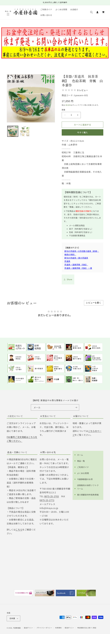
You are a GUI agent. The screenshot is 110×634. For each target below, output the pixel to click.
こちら (19, 529)
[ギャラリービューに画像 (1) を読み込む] (12, 131)
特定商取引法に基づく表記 (86, 628)
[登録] (76, 407)
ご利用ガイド (83, 467)
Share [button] (69, 279)
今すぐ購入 (82, 132)
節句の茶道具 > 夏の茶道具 (76, 257)
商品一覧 (81, 461)
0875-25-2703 (51, 496)
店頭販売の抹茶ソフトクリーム (88, 487)
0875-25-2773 (47, 500)
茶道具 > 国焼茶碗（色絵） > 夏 (78, 268)
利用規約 (58, 628)
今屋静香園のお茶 (85, 479)
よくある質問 (83, 473)
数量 (63, 109)
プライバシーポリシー (44, 628)
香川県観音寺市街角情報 (88, 494)
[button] (8, 14)
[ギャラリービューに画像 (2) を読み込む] (24, 131)
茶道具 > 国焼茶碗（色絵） (76, 264)
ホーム (80, 455)
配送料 (68, 105)
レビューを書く (93, 303)
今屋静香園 (17, 628)
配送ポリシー (69, 628)
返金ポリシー (28, 628)
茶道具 (67, 261)
